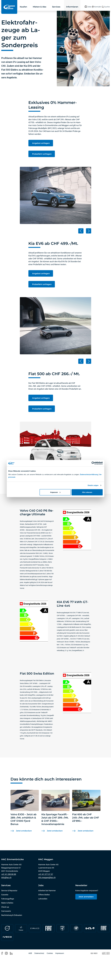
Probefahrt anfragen (42, 154)
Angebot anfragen (41, 143)
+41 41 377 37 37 (45, 874)
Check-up (5, 907)
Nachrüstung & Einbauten (11, 915)
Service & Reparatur (9, 890)
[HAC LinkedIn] (11, 953)
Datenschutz (39, 953)
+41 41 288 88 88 (8, 874)
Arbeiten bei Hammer (47, 890)
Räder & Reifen (7, 903)
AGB (30, 953)
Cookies (50, 953)
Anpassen (54, 492)
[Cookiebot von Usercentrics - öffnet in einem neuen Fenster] (93, 463)
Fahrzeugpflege (7, 899)
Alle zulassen (87, 492)
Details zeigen (93, 485)
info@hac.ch (6, 877)
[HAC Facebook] (2, 953)
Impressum (59, 953)
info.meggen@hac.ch (47, 877)
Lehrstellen (42, 899)
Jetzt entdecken (24, 831)
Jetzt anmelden (86, 897)
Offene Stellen (44, 895)
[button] (80, 230)
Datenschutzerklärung (89, 474)
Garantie (4, 895)
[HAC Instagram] (6, 953)
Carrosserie (6, 911)
